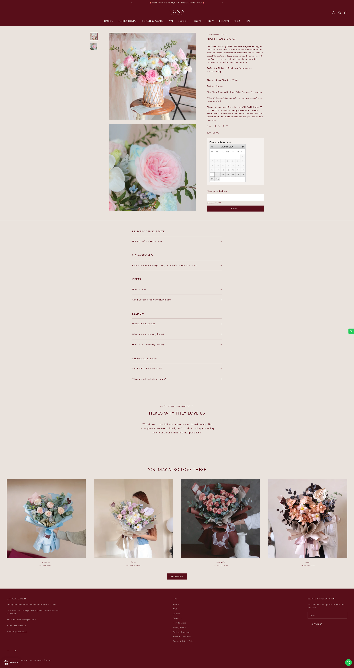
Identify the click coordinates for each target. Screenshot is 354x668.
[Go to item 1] (94, 36)
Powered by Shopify (42, 660)
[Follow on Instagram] (15, 650)
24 (217, 174)
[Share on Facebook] (215, 126)
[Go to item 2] (94, 46)
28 (238, 174)
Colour (197, 21)
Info (248, 21)
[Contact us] (348, 662)
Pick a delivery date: (220, 142)
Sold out (235, 208)
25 (223, 174)
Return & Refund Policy (184, 641)
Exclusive (224, 21)
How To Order (179, 623)
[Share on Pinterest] (223, 126)
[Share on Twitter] (219, 126)
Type (171, 21)
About (237, 21)
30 (212, 179)
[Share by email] (227, 126)
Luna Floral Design (217, 34)
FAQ (175, 609)
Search (176, 604)
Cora (133, 562)
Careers (176, 614)
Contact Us (178, 618)
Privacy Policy (179, 627)
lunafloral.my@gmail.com (24, 620)
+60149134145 (20, 625)
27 (233, 174)
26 (228, 174)
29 (242, 174)
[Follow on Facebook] (8, 650)
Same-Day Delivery (127, 21)
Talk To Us (22, 631)
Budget (210, 21)
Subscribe (317, 624)
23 (212, 174)
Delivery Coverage (181, 632)
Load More (177, 576)
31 (217, 179)
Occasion (183, 21)
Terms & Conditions (182, 637)
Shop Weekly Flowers (152, 21)
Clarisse (220, 562)
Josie (307, 562)
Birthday (108, 21)
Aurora (46, 562)
